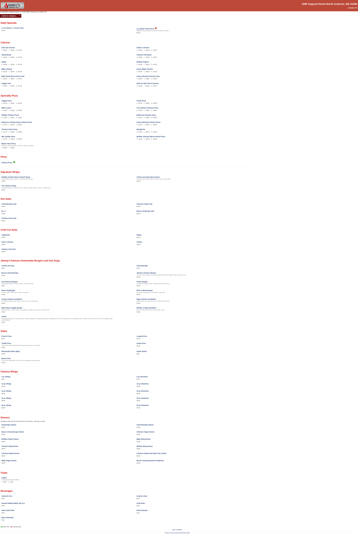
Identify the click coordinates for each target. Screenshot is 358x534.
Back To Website (177, 529)
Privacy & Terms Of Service (172, 533)
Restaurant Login (185, 533)
